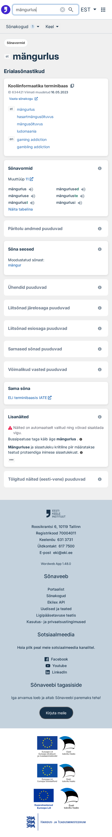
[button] (88, 9)
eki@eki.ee (62, 552)
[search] (46, 9)
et (7, 56)
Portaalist (56, 589)
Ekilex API (56, 602)
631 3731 (65, 539)
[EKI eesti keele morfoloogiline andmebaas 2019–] (100, 168)
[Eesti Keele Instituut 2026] (100, 287)
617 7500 (66, 546)
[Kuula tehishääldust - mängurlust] (32, 203)
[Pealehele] (5, 9)
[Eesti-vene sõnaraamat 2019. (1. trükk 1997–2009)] (100, 479)
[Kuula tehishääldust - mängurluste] (82, 196)
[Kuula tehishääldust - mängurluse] (33, 196)
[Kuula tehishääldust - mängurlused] (83, 189)
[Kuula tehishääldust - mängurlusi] (80, 203)
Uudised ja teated (56, 608)
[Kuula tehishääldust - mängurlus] (31, 189)
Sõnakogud (56, 595)
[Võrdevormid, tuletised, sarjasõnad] (100, 249)
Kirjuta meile (56, 713)
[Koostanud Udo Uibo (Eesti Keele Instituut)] (100, 229)
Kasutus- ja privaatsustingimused (56, 621)
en (11, 139)
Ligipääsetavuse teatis (56, 615)
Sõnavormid (16, 43)
